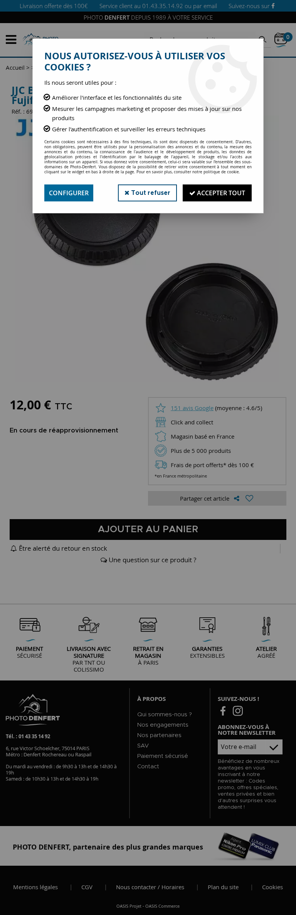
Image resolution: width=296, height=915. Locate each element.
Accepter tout (220, 193)
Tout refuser (150, 193)
